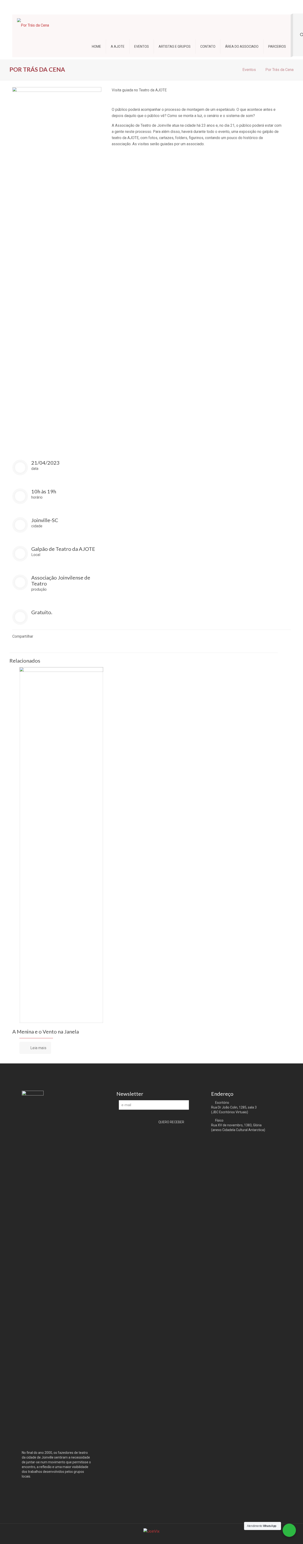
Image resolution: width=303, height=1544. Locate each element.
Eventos (249, 69)
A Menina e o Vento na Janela (45, 1031)
